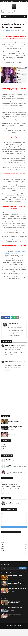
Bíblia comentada (15, 482)
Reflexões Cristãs (16, 239)
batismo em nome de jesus (7, 488)
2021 (14, 544)
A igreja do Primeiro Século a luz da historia (17, 589)
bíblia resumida (17, 490)
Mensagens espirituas (19, 488)
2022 (14, 546)
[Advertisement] (14, 296)
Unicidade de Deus (13, 484)
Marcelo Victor (9, 471)
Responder (8, 356)
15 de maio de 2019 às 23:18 (19, 345)
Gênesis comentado (16, 486)
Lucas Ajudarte (13, 323)
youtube (3, 444)
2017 (14, 535)
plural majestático (6, 493)
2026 (14, 553)
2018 (14, 538)
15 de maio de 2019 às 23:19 (19, 361)
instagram (3, 446)
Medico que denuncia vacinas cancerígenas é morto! (15, 420)
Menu (5, 16)
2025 (14, 550)
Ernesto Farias (9, 345)
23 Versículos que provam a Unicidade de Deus (15, 427)
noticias (9, 21)
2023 (14, 548)
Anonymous (9, 459)
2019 (14, 540)
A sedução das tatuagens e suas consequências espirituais (16, 582)
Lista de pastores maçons (14, 432)
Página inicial (4, 21)
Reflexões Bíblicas (6, 482)
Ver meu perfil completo (11, 505)
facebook (3, 448)
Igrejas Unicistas (9, 1)
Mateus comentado (6, 486)
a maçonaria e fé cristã (7, 490)
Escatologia (4, 484)
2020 (14, 542)
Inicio (2, 1)
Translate (13, 12)
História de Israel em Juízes (15, 575)
